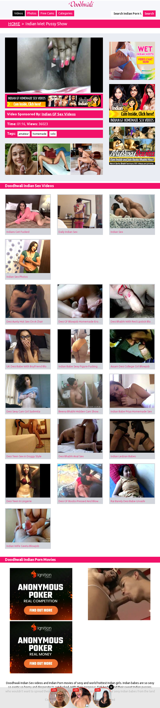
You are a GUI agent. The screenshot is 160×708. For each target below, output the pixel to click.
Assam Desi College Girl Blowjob (130, 366)
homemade (39, 133)
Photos (31, 13)
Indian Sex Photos (17, 276)
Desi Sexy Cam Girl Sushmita (23, 411)
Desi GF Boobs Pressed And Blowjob (80, 501)
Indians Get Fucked (17, 231)
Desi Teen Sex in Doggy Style (23, 456)
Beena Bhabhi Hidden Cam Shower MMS (81, 411)
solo (53, 133)
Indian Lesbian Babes (123, 456)
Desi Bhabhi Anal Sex (71, 456)
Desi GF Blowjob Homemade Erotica (81, 321)
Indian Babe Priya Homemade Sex (131, 411)
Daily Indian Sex (68, 231)
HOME (14, 23)
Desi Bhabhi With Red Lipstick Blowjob (133, 321)
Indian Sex (117, 231)
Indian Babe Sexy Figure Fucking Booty (81, 366)
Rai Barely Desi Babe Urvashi (128, 501)
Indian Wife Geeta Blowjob (22, 545)
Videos (18, 13)
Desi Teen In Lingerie (19, 501)
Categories (65, 13)
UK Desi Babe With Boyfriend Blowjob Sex (28, 366)
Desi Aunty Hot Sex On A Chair (24, 321)
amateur (24, 133)
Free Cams (47, 13)
